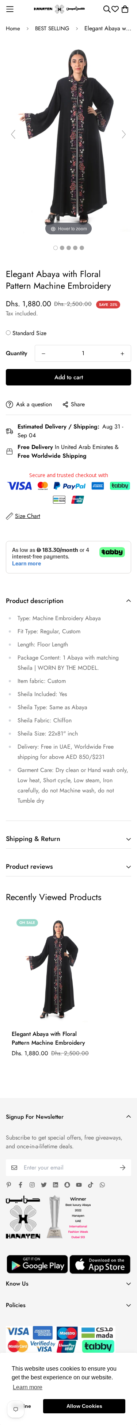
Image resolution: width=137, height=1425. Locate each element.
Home (13, 28)
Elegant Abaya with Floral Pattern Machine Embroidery (48, 1038)
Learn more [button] (27, 1387)
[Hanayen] (59, 9)
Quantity (16, 353)
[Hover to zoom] (68, 137)
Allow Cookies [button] (84, 1406)
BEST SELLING (52, 28)
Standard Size (29, 333)
